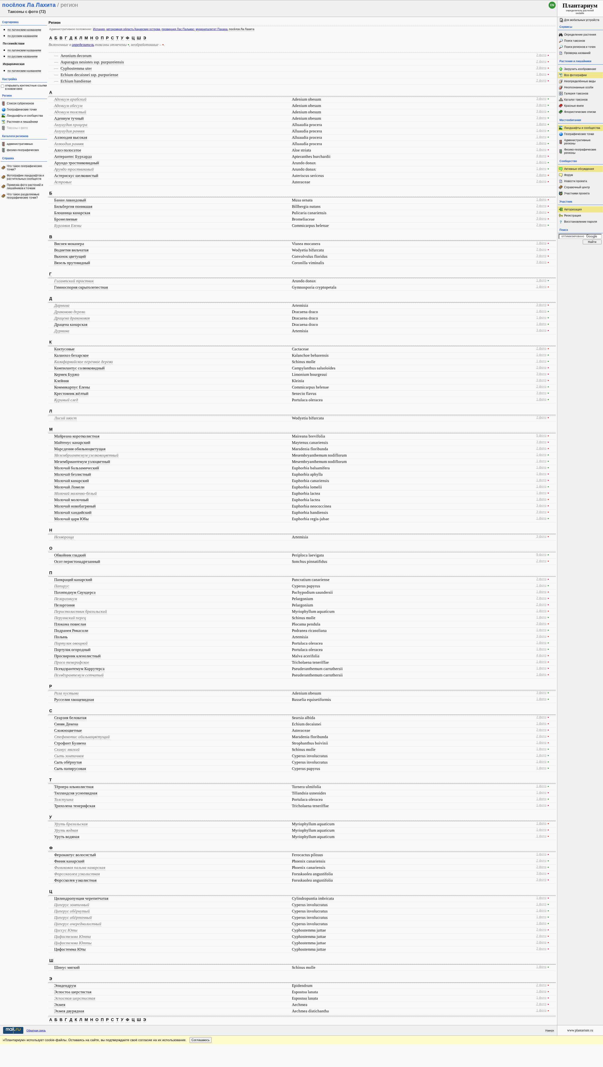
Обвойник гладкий (70, 555)
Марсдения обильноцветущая (80, 449)
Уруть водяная (66, 836)
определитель (83, 45)
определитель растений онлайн (580, 8)
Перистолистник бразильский (80, 611)
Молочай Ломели (69, 487)
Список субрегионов (20, 103)
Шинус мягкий (67, 967)
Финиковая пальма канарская (79, 867)
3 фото (541, 67)
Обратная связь (36, 1030)
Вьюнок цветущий (70, 256)
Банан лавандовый (70, 200)
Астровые (63, 182)
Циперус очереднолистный (77, 924)
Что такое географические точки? (24, 167)
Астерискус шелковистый (76, 175)
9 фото (541, 554)
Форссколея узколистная (75, 880)
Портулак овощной (71, 643)
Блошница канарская (72, 213)
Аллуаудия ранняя (69, 131)
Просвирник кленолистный (77, 656)
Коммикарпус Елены (72, 387)
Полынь (61, 637)
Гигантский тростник (74, 281)
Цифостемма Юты (70, 949)
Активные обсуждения (579, 169)
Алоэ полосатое (67, 150)
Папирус (61, 586)
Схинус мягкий (67, 749)
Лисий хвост (65, 418)
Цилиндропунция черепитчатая (81, 898)
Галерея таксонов (576, 93)
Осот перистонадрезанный (77, 561)
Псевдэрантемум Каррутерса (79, 668)
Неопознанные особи (578, 87)
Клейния (61, 381)
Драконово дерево (69, 312)
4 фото (541, 156)
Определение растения (580, 34)
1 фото (541, 74)
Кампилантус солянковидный (79, 368)
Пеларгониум (65, 599)
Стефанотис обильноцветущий (82, 737)
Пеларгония (64, 605)
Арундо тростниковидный (76, 163)
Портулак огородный (72, 649)
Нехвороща (64, 537)
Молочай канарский (71, 480)
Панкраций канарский (73, 579)
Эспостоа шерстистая (72, 992)
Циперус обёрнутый (72, 911)
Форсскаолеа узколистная (77, 874)
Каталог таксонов (575, 99)
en (552, 5)
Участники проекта (577, 193)
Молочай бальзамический (76, 468)
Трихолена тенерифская (74, 806)
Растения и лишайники (22, 121)
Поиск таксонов (574, 40)
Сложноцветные (68, 730)
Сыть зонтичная (69, 756)
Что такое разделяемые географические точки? (23, 196)
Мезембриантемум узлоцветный (82, 461)
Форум (568, 175)
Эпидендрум (65, 985)
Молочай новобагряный (75, 506)
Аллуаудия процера (70, 125)
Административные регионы (577, 142)
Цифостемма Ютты (73, 943)
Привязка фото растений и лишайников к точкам (25, 186)
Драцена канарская (70, 324)
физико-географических (23, 150)
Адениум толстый (70, 112)
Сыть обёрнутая (68, 762)
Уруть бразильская (71, 824)
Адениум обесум (68, 105)
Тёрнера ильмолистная (74, 787)
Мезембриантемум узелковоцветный (86, 455)
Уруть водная (66, 830)
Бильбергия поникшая (73, 206)
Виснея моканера (69, 243)
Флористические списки (580, 112)
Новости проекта (575, 181)
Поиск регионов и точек (579, 47)
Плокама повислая (70, 624)
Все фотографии (575, 75)
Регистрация (572, 215)
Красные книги (574, 105)
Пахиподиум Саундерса (75, 592)
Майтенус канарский (72, 442)
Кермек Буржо (66, 374)
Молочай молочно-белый (75, 493)
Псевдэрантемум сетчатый (79, 675)
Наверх (549, 1030)
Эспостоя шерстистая (74, 998)
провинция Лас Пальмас (178, 29)
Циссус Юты (65, 930)
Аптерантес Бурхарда (73, 156)
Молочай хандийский (72, 512)
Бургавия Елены (67, 225)
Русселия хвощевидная (74, 699)
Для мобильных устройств (581, 20)
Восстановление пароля (580, 221)
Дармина (61, 305)
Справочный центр (577, 187)
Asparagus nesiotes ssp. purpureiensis (92, 62)
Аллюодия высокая (70, 137)
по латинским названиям (24, 30)
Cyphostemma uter (76, 68)
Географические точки (22, 109)
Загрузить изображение (580, 69)
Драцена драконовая (72, 318)
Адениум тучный (69, 118)
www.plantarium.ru (580, 1030)
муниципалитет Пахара (212, 29)
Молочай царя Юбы (71, 519)
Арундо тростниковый (74, 169)
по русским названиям (22, 36)
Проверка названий (577, 53)
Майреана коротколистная (76, 436)
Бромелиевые (65, 219)
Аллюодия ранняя (69, 144)
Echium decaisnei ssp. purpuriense (89, 75)
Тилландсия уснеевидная (75, 793)
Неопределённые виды (580, 81)
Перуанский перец (70, 618)
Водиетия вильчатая (71, 250)
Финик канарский (69, 861)
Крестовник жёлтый (71, 393)
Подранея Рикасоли (71, 630)
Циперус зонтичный (71, 905)
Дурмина (61, 331)
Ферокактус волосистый (75, 855)
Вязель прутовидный (72, 263)
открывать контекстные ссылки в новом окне (26, 87)
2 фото (541, 55)
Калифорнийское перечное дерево (83, 362)
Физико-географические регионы (580, 151)
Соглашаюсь (200, 1040)
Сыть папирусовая (70, 768)
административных (20, 144)
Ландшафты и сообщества (25, 115)
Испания (99, 29)
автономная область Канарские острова (133, 29)
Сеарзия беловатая (70, 717)
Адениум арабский (70, 99)
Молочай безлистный (72, 474)
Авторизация (573, 209)
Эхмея (59, 1004)
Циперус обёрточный (73, 917)
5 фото (541, 435)
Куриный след (66, 400)
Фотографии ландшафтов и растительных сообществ (25, 177)
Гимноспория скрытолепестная (81, 287)
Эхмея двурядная (69, 1011)
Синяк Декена (66, 724)
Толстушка (63, 799)
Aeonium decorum (76, 55)
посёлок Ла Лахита (241, 29)
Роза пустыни (66, 693)
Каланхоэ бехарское (71, 355)
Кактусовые (64, 349)
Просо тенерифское (71, 662)
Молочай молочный (71, 500)
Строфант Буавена (70, 743)
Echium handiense (76, 81)
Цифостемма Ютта (72, 936)
